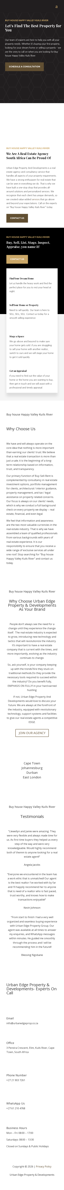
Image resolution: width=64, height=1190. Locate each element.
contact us (17, 259)
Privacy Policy (43, 1166)
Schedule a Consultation (24, 66)
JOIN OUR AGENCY (32, 733)
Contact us (17, 218)
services (36, 199)
